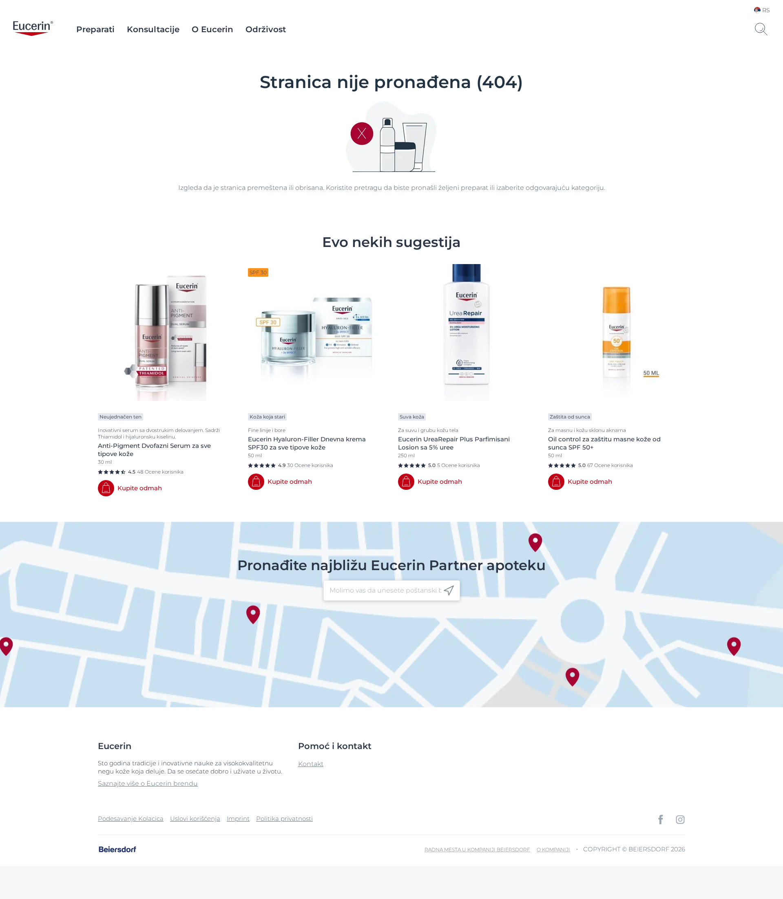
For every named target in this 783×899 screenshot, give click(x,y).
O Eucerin (212, 29)
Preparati (95, 29)
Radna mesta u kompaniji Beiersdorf (477, 849)
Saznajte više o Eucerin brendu (148, 783)
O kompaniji (553, 849)
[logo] (33, 29)
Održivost (266, 29)
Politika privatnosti (284, 818)
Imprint (238, 818)
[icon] (449, 591)
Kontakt (310, 764)
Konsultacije (153, 29)
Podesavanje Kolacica (131, 818)
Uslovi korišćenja (195, 818)
